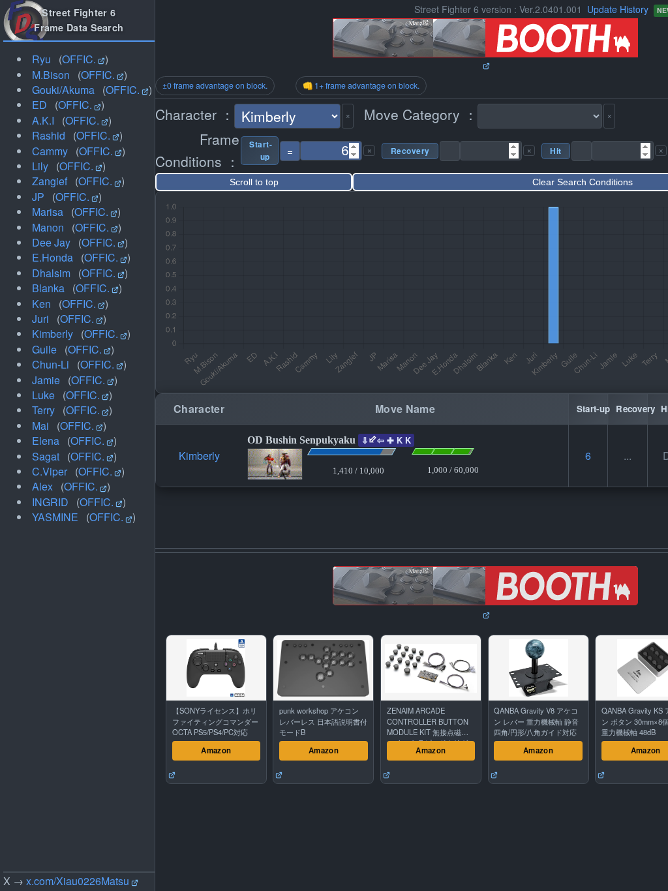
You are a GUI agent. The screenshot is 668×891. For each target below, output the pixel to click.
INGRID (50, 501)
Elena (45, 440)
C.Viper (49, 471)
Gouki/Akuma (63, 89)
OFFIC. (79, 59)
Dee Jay (51, 242)
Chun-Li (50, 364)
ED (39, 104)
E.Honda (52, 257)
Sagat (45, 456)
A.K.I (43, 120)
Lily (40, 166)
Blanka (48, 287)
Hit (556, 151)
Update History (617, 9)
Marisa (47, 211)
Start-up (259, 150)
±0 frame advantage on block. (214, 85)
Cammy (50, 151)
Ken (41, 303)
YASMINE (55, 516)
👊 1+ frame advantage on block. (361, 85)
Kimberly (52, 333)
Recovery (410, 151)
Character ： (194, 114)
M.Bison (51, 74)
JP (38, 196)
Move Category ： (421, 114)
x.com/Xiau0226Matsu (77, 880)
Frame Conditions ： (197, 150)
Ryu (41, 59)
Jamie (46, 379)
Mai (40, 425)
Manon (48, 227)
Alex (42, 486)
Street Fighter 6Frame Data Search (78, 20)
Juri (40, 318)
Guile (44, 349)
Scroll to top (254, 182)
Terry (43, 409)
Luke (43, 394)
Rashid (48, 135)
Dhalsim (51, 272)
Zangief (49, 181)
